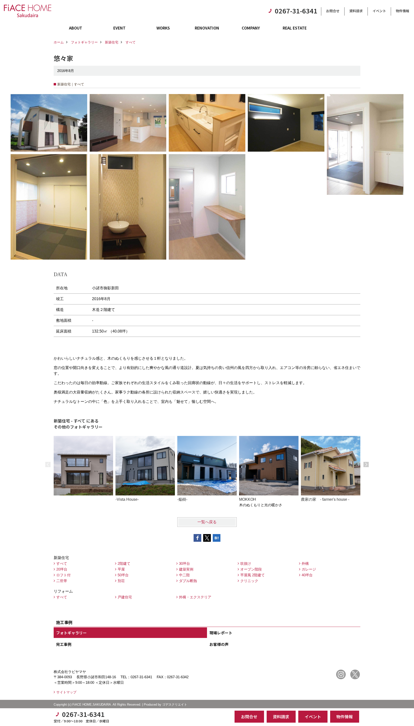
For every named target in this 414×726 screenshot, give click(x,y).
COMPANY (251, 28)
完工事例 (63, 644)
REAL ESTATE (295, 28)
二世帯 (61, 581)
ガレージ (309, 569)
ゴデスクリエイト (174, 704)
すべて (61, 563)
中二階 (184, 575)
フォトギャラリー (71, 633)
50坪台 (123, 575)
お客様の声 (219, 644)
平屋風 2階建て (252, 575)
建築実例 (186, 569)
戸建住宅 (125, 597)
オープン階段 (251, 569)
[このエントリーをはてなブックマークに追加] (216, 538)
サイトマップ (66, 692)
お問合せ (332, 10)
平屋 (121, 569)
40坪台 (307, 575)
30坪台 (184, 563)
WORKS (163, 28)
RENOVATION (207, 28)
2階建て (124, 563)
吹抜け (245, 563)
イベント (379, 10)
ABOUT (75, 28)
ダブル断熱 (188, 581)
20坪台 (61, 569)
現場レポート (220, 633)
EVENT (119, 28)
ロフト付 (63, 575)
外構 (305, 563)
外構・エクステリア (195, 597)
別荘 (121, 581)
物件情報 (402, 10)
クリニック (249, 581)
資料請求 (356, 10)
